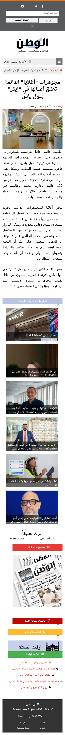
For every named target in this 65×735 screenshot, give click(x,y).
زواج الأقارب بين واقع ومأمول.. (33, 687)
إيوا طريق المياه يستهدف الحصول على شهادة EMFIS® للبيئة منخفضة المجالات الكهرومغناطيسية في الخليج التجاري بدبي (33, 375)
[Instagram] (23, 6)
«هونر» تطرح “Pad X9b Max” (41, 335)
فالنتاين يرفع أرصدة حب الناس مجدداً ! (33, 675)
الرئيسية (42, 723)
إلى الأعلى (31, 704)
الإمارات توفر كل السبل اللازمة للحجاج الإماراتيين (33, 669)
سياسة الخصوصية (23, 728)
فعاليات (55, 107)
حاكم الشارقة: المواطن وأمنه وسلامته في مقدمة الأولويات (33, 681)
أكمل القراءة (49, 340)
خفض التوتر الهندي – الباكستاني (34, 663)
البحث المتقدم (22, 20)
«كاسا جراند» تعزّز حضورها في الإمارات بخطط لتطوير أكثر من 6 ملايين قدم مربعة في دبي (32, 447)
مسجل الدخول (32, 539)
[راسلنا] (33, 26)
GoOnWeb (37, 716)
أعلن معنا (23, 723)
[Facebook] (43, 6)
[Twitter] (36, 6)
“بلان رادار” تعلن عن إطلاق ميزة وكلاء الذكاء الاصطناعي (33, 483)
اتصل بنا (42, 728)
